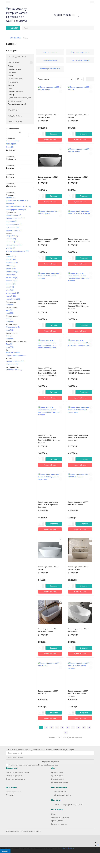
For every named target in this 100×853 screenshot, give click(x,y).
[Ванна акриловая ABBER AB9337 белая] (50, 222)
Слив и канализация (15, 101)
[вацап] (98, 845)
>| (65, 733)
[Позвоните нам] (98, 848)
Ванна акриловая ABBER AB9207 (48, 568)
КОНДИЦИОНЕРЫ (15, 116)
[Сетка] (88, 79)
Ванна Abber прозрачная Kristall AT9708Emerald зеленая (48, 303)
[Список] (92, 79)
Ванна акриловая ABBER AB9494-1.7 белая (48, 630)
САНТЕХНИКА (15, 38)
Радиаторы (10, 795)
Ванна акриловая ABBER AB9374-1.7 (48, 178)
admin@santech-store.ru (62, 795)
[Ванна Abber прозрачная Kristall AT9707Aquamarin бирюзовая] (50, 485)
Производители (57, 821)
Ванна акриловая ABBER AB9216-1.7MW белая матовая (78, 693)
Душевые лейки (57, 772)
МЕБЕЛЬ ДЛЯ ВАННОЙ (17, 57)
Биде (10, 88)
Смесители (12, 72)
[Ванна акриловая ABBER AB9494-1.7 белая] (50, 612)
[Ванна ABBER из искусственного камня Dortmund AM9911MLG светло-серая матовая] (50, 351)
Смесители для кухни (14, 776)
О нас (53, 814)
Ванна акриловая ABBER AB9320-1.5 (78, 630)
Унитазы (11, 85)
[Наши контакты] (91, 848)
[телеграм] (98, 842)
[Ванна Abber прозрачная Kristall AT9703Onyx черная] (80, 222)
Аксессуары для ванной (17, 104)
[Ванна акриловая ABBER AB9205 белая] (50, 98)
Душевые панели (57, 779)
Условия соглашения (59, 824)
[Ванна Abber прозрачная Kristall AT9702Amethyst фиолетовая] (80, 418)
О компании (57, 810)
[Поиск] (91, 28)
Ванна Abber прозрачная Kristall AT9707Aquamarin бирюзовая (48, 504)
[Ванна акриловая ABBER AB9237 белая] (80, 550)
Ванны (10, 66)
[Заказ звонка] (98, 852)
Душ (53, 768)
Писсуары (11, 95)
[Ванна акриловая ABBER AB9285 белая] (80, 160)
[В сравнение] (60, 91)
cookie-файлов (68, 848)
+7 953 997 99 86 (60, 792)
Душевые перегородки (59, 782)
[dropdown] (8, 2)
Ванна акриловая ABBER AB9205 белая (48, 116)
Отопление (11, 787)
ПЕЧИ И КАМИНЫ (15, 122)
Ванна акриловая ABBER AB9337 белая (48, 240)
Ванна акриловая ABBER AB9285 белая (78, 178)
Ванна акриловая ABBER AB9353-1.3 (48, 692)
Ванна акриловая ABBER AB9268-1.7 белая (78, 503)
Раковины (11, 76)
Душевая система (14, 69)
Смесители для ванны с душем (17, 772)
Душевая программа (15, 91)
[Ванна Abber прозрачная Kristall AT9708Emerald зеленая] (50, 284)
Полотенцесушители (13, 792)
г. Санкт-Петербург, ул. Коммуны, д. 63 (68, 805)
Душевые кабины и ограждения (19, 98)
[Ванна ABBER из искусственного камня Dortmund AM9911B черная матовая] (50, 418)
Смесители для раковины (15, 779)
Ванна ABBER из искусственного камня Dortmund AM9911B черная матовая (49, 438)
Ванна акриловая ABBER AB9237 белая (78, 568)
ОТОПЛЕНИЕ (13, 110)
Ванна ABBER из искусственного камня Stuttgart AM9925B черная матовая (78, 304)
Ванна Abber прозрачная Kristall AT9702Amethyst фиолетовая (78, 437)
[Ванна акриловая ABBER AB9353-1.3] (50, 674)
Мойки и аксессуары (15, 79)
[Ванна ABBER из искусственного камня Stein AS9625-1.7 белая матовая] (80, 351)
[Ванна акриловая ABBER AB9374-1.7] (50, 160)
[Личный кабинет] (92, 2)
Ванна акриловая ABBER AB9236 (78, 116)
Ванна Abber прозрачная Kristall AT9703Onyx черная (79, 240)
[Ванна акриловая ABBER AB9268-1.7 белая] (80, 485)
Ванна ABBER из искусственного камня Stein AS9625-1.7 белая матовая (79, 370)
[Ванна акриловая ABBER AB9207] (50, 550)
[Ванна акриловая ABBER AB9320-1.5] (80, 612)
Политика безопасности (60, 817)
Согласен (5, 851)
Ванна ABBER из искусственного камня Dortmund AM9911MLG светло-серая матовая (47, 371)
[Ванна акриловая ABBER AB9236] (80, 98)
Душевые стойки (57, 776)
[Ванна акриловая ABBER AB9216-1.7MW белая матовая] (80, 674)
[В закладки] (60, 87)
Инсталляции (13, 82)
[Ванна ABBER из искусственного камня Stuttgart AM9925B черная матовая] (80, 284)
